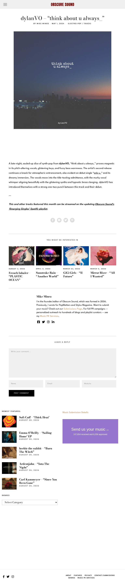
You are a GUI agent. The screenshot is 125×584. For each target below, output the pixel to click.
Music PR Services (86, 578)
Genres (71, 578)
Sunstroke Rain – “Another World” (47, 274)
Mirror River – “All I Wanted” (102, 274)
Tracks (87, 23)
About (68, 575)
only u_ (97, 173)
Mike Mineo (43, 23)
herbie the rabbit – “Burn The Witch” (35, 450)
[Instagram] (48, 322)
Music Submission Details (75, 412)
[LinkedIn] (53, 322)
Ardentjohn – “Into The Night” (34, 465)
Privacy (88, 575)
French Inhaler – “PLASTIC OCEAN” (19, 276)
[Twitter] (65, 220)
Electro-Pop (74, 23)
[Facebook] (52, 220)
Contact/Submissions (105, 575)
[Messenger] (59, 220)
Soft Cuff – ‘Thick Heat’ (34, 417)
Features (78, 575)
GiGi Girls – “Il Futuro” (73, 274)
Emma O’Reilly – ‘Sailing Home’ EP (35, 434)
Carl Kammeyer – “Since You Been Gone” (38, 481)
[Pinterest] (72, 220)
